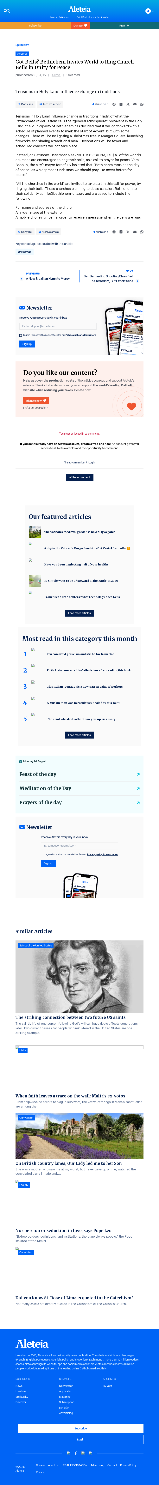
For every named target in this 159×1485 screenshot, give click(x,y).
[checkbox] (20, 335)
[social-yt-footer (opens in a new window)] (68, 1453)
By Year (107, 1386)
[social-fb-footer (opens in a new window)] (76, 1453)
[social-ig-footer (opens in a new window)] (90, 1453)
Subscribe (35, 25)
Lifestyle (21, 1391)
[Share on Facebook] (114, 104)
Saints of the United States (35, 945)
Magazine (65, 1396)
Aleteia (56, 75)
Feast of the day (37, 774)
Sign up (27, 344)
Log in (92, 462)
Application (66, 1391)
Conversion (26, 1118)
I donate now (34, 400)
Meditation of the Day (45, 788)
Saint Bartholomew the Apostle (93, 17)
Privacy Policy (128, 1465)
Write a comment (79, 477)
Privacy (40, 1472)
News (19, 1386)
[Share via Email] (135, 104)
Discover (21, 1402)
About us (53, 1465)
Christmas (24, 252)
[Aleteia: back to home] (79, 9)
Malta (22, 1050)
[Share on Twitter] (128, 104)
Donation (64, 1407)
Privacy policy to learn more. (81, 335)
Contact (112, 1465)
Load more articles (79, 613)
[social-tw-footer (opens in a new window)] (83, 1453)
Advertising (66, 1413)
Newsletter (66, 1386)
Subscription (66, 1402)
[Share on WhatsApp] (141, 104)
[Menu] (25, 11)
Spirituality (22, 45)
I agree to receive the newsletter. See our (60, 335)
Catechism (25, 1252)
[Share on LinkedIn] (121, 104)
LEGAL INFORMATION (74, 1465)
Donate (78, 25)
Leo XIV (24, 1185)
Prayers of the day (40, 803)
